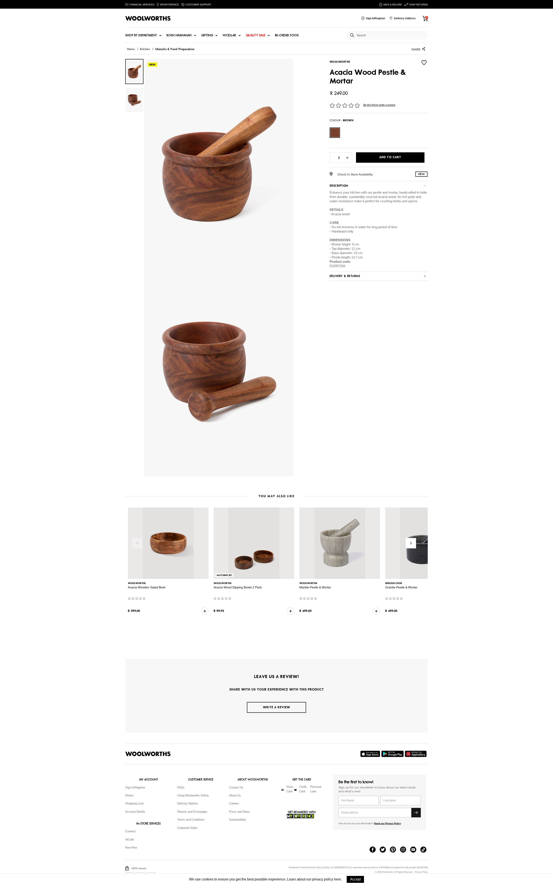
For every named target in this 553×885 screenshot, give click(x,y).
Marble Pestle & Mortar (315, 587)
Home (131, 49)
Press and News (239, 811)
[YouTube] (415, 850)
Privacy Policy (421, 872)
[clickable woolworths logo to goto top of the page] (148, 753)
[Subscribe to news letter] (416, 812)
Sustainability (237, 819)
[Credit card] (295, 790)
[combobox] (390, 35)
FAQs (180, 787)
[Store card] (282, 790)
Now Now (131, 847)
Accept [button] (355, 879)
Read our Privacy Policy (387, 823)
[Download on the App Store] (370, 754)
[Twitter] (385, 850)
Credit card (303, 789)
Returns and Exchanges (192, 811)
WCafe (129, 839)
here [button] (337, 879)
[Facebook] (375, 850)
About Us (235, 795)
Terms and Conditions (191, 819)
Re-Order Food (287, 35)
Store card (289, 789)
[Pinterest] (395, 850)
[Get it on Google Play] (393, 754)
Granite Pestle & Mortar (401, 587)
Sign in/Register (135, 787)
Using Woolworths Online (193, 795)
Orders (129, 795)
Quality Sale (255, 35)
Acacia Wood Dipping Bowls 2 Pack (238, 587)
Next (411, 543)
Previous (137, 543)
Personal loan (315, 789)
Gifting (207, 35)
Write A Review (276, 707)
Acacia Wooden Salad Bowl (146, 587)
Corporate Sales (187, 827)
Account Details (135, 811)
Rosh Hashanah (179, 35)
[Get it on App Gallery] (416, 754)
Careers (234, 803)
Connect (130, 831)
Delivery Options (187, 803)
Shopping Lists (134, 803)
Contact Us (236, 787)
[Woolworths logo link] (148, 18)
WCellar (229, 35)
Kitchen (145, 49)
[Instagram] (405, 850)
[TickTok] (425, 850)
